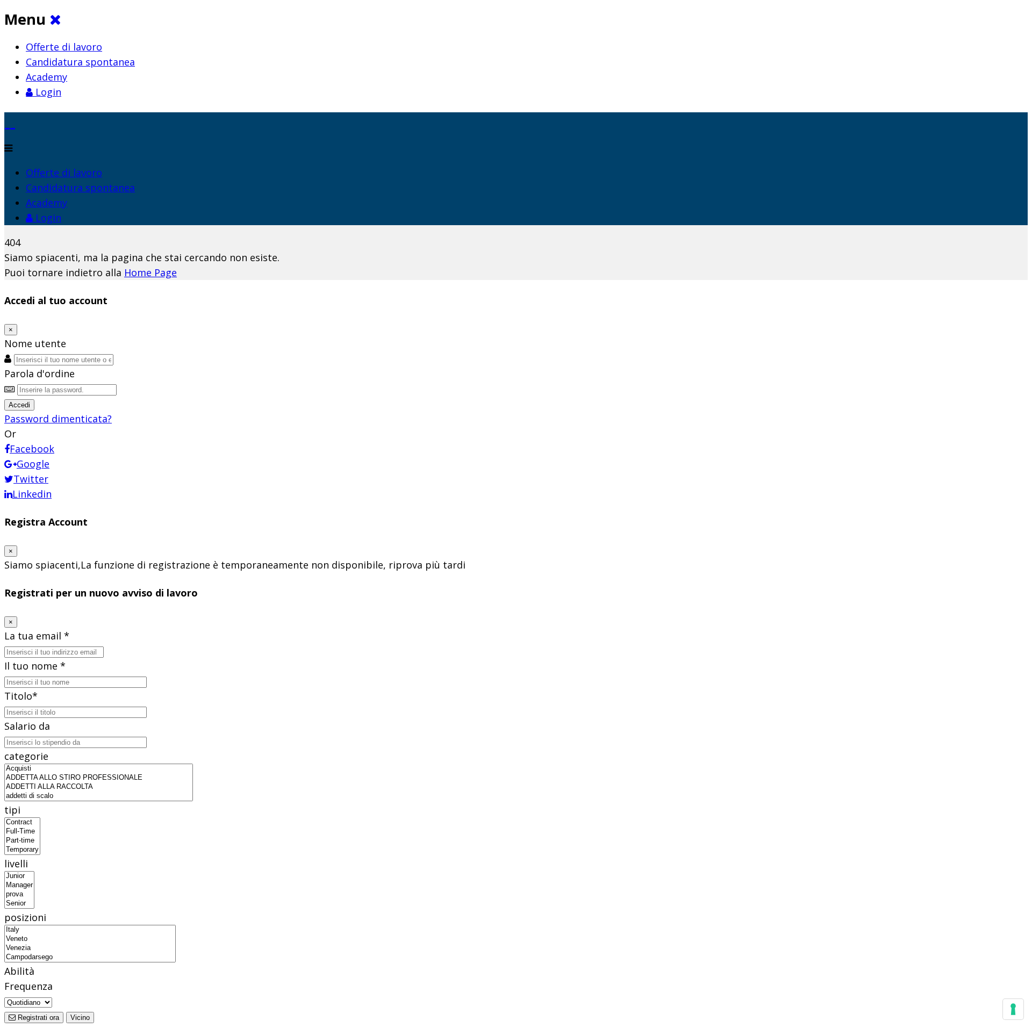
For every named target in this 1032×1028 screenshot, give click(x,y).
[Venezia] (90, 948)
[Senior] (19, 903)
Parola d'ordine (39, 373)
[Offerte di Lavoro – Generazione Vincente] (10, 119)
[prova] (19, 894)
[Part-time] (22, 840)
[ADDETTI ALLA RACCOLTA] (98, 787)
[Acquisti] (98, 768)
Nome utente (35, 343)
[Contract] (22, 822)
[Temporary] (22, 849)
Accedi (19, 405)
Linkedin (32, 493)
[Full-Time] (22, 831)
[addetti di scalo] (98, 796)
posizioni (25, 917)
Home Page (150, 272)
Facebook (32, 448)
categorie (26, 756)
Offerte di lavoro (64, 46)
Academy (46, 76)
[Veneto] (90, 939)
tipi (12, 809)
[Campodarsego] (90, 957)
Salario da (27, 726)
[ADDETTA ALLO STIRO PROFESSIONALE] (98, 777)
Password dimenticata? (58, 418)
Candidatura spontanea (80, 61)
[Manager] (19, 885)
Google (33, 463)
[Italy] (90, 929)
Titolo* (21, 695)
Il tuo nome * (35, 665)
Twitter (30, 478)
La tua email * (36, 635)
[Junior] (19, 876)
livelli (16, 863)
